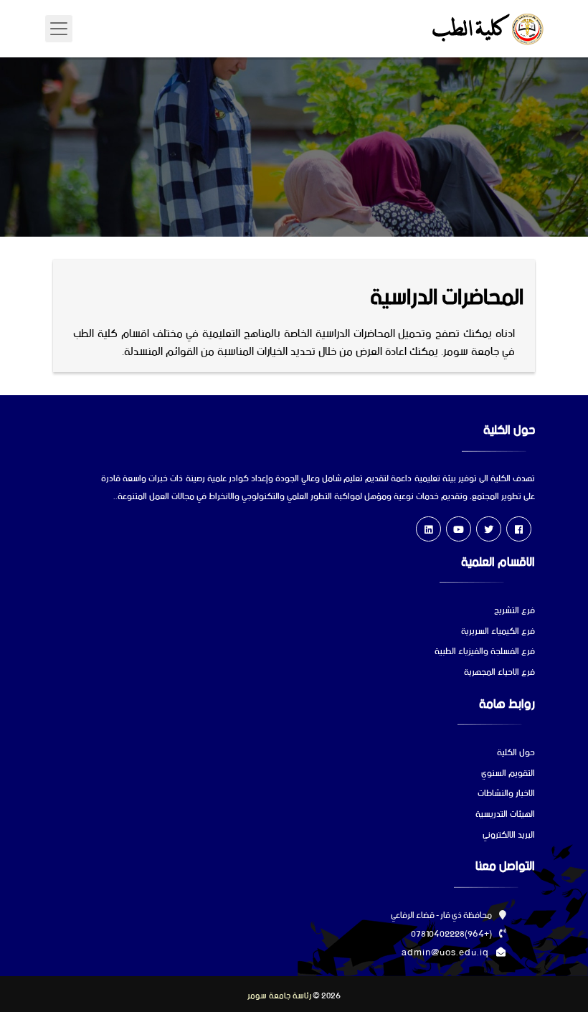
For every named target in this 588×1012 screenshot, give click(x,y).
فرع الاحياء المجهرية (499, 673)
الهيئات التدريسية (505, 815)
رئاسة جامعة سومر (279, 996)
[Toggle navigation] (58, 28)
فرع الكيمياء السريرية (498, 632)
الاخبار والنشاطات (506, 794)
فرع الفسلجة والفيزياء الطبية (485, 652)
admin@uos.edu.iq (445, 953)
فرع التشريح (514, 611)
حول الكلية (516, 753)
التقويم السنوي (508, 774)
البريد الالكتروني (509, 836)
